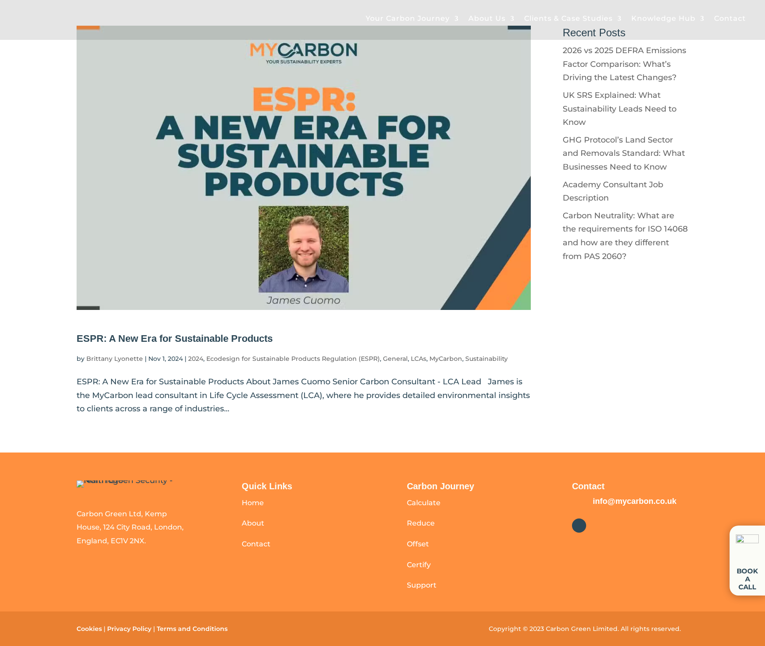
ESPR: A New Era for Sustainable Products (175, 338)
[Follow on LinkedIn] (579, 525)
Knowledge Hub (663, 18)
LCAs (418, 359)
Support (422, 585)
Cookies (89, 629)
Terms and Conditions (193, 629)
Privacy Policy (129, 629)
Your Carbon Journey (408, 18)
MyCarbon (445, 359)
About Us (487, 18)
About (253, 523)
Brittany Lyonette (114, 359)
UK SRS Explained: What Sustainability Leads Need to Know (619, 108)
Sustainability (486, 359)
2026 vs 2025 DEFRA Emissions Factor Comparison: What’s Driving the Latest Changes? (624, 64)
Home (253, 503)
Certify (419, 565)
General (395, 359)
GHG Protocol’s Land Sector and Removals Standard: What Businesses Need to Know (624, 153)
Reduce (421, 523)
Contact (730, 18)
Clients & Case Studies (568, 18)
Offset (418, 544)
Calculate (423, 503)
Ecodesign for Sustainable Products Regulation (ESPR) (293, 359)
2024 (195, 359)
